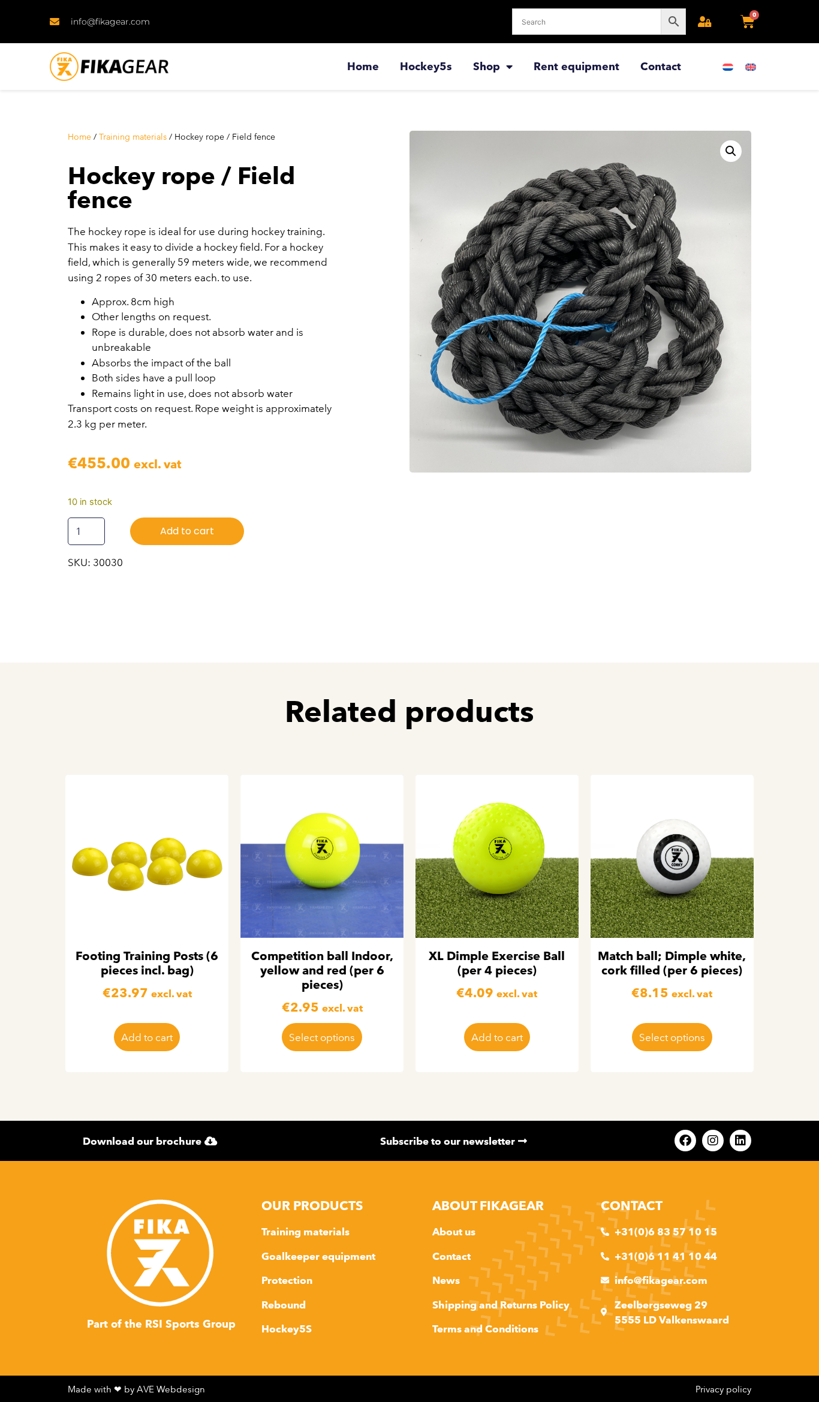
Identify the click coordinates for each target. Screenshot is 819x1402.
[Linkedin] (740, 1140)
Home (363, 66)
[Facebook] (685, 1140)
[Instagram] (713, 1140)
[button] (731, 151)
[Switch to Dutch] (727, 67)
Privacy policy (723, 1389)
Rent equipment (576, 66)
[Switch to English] (750, 67)
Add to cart (187, 531)
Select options (322, 1037)
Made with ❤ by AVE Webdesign (136, 1389)
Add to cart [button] (147, 1037)
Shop (486, 66)
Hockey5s (426, 66)
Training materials (133, 136)
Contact (660, 66)
